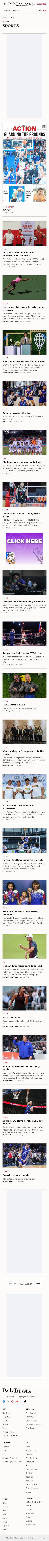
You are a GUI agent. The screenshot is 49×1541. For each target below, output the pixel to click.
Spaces (29, 1465)
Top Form (29, 1477)
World (5, 1428)
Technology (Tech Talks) (12, 1462)
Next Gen (29, 1481)
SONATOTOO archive (34, 1502)
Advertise (30, 1513)
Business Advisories (10, 1458)
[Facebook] (4, 1401)
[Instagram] (12, 1401)
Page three (7, 1417)
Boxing (5, 1518)
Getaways (30, 1454)
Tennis (5, 1522)
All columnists (31, 1413)
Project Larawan (32, 1488)
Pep (4, 1454)
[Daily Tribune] (17, 1390)
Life (28, 1443)
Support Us (30, 1525)
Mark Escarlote (8, 1080)
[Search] (30, 4)
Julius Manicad (8, 765)
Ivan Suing (6, 711)
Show (28, 1447)
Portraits (6, 1450)
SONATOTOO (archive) (11, 1436)
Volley (5, 1507)
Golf (4, 1510)
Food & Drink (31, 1450)
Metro (5, 1420)
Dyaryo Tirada (8, 1432)
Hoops (5, 1503)
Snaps (28, 1492)
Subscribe (41, 4)
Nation (5, 1424)
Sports (6, 1499)
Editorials (30, 1417)
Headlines (6, 1413)
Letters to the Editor (34, 1424)
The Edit (29, 1473)
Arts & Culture (31, 1458)
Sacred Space (31, 1484)
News (5, 1409)
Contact (29, 1509)
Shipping (6, 1447)
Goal (4, 1514)
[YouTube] (16, 1401)
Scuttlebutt (30, 1428)
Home (5, 18)
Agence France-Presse (11, 321)
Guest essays (31, 1420)
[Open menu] (5, 4)
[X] (8, 1401)
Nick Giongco (7, 664)
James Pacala (8, 422)
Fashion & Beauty (32, 1469)
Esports (6, 1526)
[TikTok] (25, 1401)
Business (7, 1443)
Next (38, 1283)
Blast (5, 1529)
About (28, 1506)
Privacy (29, 1517)
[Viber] (21, 1401)
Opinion (30, 1409)
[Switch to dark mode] (34, 4)
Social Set (30, 1462)
